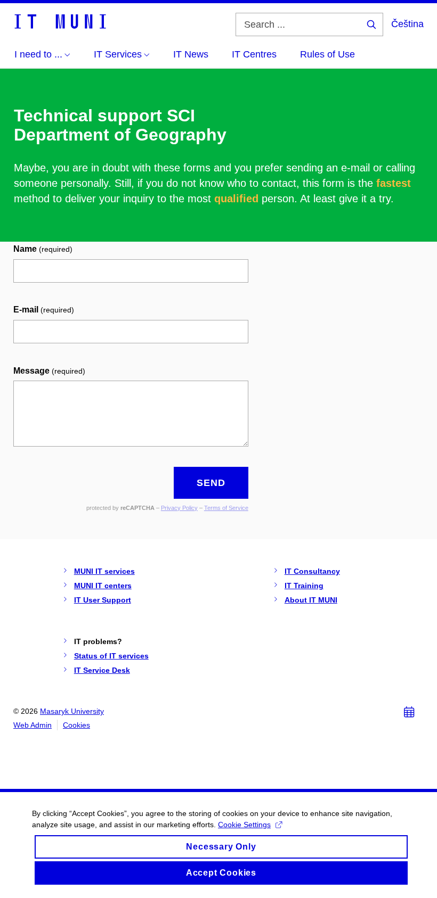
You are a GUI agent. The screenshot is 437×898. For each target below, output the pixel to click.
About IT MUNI (311, 600)
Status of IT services (111, 656)
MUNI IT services (104, 571)
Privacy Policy (179, 508)
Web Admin (32, 725)
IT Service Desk (102, 670)
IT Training (304, 585)
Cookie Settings (244, 824)
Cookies (76, 725)
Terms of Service (226, 508)
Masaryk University (72, 711)
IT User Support (102, 600)
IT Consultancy (312, 571)
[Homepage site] (59, 21)
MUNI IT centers (103, 585)
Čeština (407, 24)
